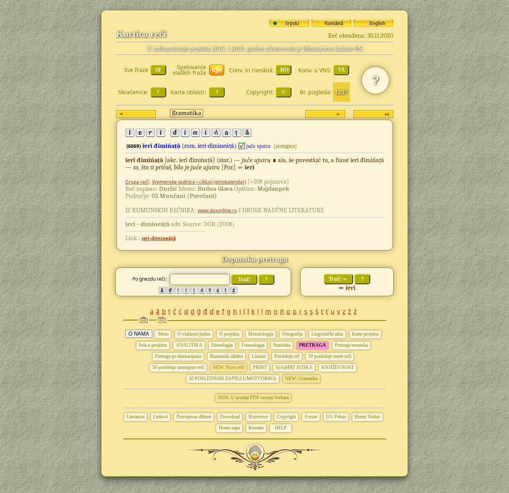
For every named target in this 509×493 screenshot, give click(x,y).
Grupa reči (137, 182)
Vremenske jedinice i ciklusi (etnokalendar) (199, 182)
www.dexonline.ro (217, 210)
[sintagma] (285, 146)
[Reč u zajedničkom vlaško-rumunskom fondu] (242, 145)
